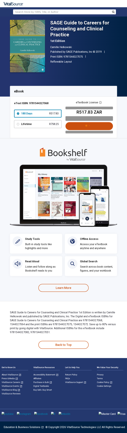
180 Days (40, 113)
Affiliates (37, 378)
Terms (100, 378)
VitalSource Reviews (11, 394)
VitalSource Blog (9, 390)
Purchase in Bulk (41, 382)
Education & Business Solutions (22, 427)
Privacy (100, 375)
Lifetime (40, 124)
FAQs (67, 378)
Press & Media (8, 378)
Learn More (63, 288)
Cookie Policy (103, 382)
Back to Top (63, 344)
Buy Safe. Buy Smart (42, 390)
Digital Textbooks (41, 386)
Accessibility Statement (44, 375)
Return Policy (71, 375)
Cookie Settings (104, 386)
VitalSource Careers (11, 382)
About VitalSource (10, 375)
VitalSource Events (11, 386)
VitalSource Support (74, 382)
